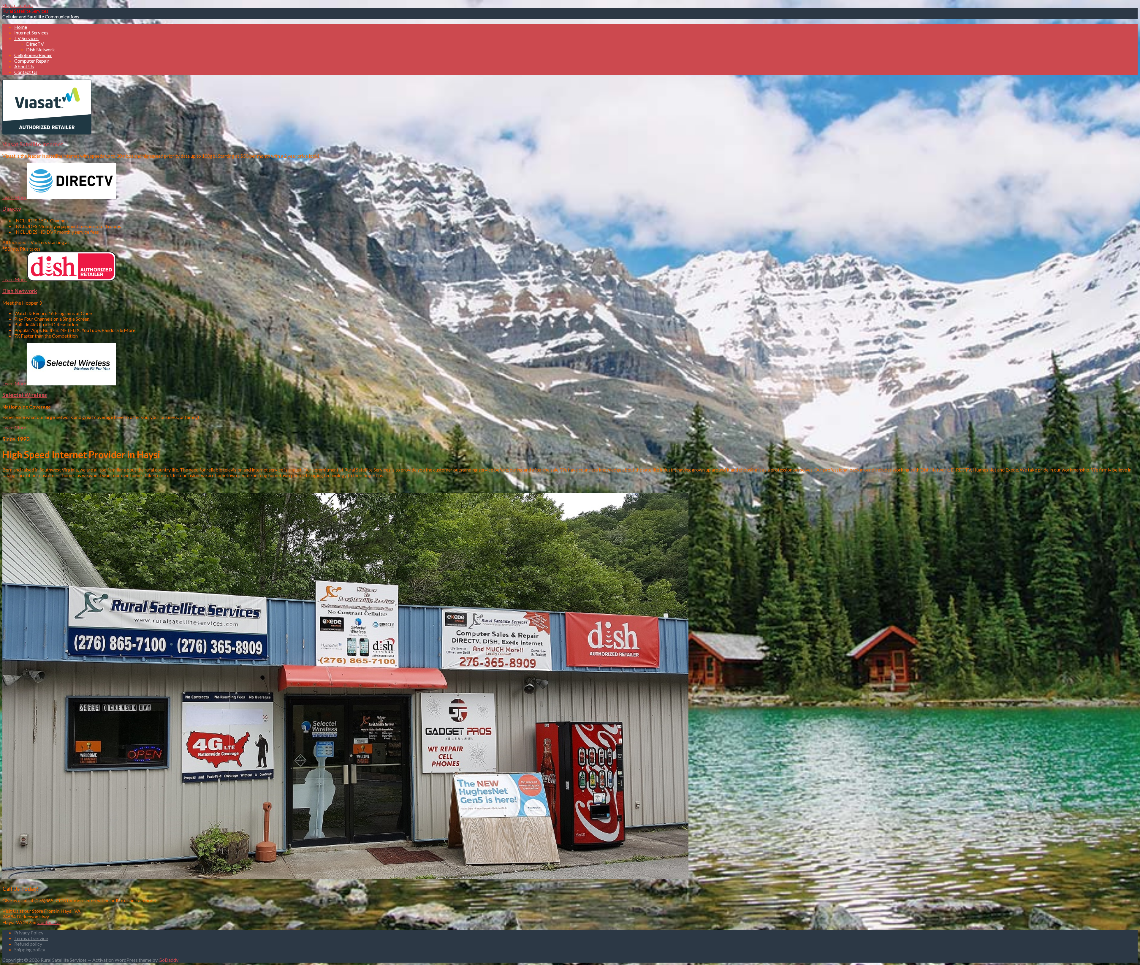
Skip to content (17, 5)
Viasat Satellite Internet (32, 144)
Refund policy (28, 944)
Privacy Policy (28, 932)
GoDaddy (168, 960)
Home (20, 27)
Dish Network (40, 49)
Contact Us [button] (49, 922)
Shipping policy (29, 949)
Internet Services (31, 32)
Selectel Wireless (24, 395)
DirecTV (35, 44)
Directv (11, 208)
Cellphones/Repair (33, 55)
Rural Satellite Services (25, 11)
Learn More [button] (14, 197)
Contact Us (25, 72)
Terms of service (31, 938)
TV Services (26, 38)
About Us (24, 66)
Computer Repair (31, 61)
